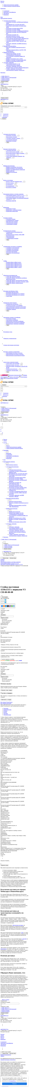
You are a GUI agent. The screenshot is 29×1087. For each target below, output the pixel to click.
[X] (8, 606)
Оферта (2, 1056)
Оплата (5, 712)
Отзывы (5, 711)
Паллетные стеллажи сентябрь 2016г (15, 37)
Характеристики (7, 709)
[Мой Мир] (6, 606)
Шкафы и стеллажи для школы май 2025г (16, 60)
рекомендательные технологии (8, 1059)
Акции (2, 1035)
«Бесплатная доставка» (17, 925)
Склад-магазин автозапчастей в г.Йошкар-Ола (17, 38)
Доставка (5, 713)
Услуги (2, 1038)
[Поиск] (2, 427)
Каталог (2, 1034)
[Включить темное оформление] (2, 101)
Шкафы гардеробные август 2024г (14, 58)
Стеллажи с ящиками (8, 62)
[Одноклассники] (4, 606)
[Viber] (10, 606)
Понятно (14, 1083)
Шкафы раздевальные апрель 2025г (14, 61)
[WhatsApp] (12, 606)
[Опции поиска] (2, 108)
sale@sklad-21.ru (4, 84)
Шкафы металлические (9, 52)
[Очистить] (26, 107)
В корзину (3, 614)
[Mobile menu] (2, 397)
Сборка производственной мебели (11, 6)
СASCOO (24, 938)
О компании (6, 10)
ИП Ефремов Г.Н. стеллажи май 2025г (15, 24)
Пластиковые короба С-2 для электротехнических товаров (13, 64)
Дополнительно (7, 714)
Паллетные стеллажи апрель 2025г (14, 28)
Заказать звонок (4, 81)
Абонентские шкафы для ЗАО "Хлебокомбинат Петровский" (13, 54)
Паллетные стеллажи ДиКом (13, 29)
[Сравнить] (4, 602)
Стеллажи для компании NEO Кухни (15, 39)
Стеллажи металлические (9, 20)
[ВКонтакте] (2, 606)
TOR (22, 932)
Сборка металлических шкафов (10, 4)
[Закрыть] (2, 434)
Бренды (2, 1036)
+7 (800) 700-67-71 (5, 76)
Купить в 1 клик (4, 617)
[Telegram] (14, 606)
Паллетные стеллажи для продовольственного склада (13, 35)
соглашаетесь (12, 1081)
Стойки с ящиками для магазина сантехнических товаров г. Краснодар (15, 69)
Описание (5, 708)
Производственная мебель (9, 46)
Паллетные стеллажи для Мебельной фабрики (17, 30)
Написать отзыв (4, 865)
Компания (3, 1039)
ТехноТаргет (4, 948)
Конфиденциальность (6, 1054)
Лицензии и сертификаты (9, 12)
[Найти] (2, 110)
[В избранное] (4, 600)
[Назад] (7, 444)
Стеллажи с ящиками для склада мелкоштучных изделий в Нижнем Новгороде (17, 67)
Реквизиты (6, 14)
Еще (8, 142)
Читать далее (15, 1072)
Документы (6, 13)
